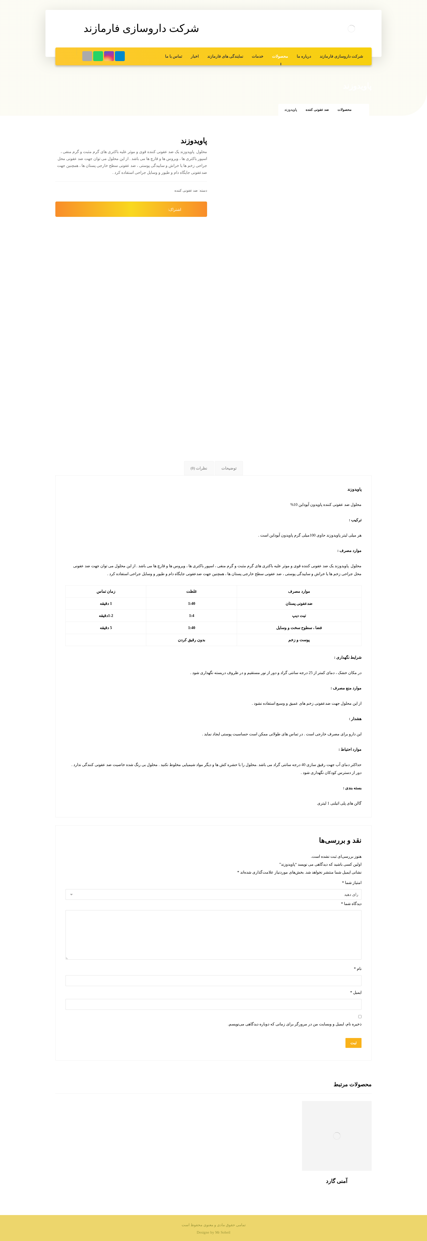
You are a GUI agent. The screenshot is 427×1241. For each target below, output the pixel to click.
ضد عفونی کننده (186, 190)
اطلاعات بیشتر (333, 1158)
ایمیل (356, 992)
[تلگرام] (120, 56)
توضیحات (228, 468)
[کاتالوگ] (87, 56)
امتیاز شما (352, 882)
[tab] (229, 468)
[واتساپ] (98, 56)
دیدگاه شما (351, 904)
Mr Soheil (222, 1232)
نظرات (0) (199, 468)
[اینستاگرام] (109, 56)
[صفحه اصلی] (361, 110)
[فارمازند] (351, 28)
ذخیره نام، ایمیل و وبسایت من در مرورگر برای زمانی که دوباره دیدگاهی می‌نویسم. (295, 1024)
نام (358, 969)
